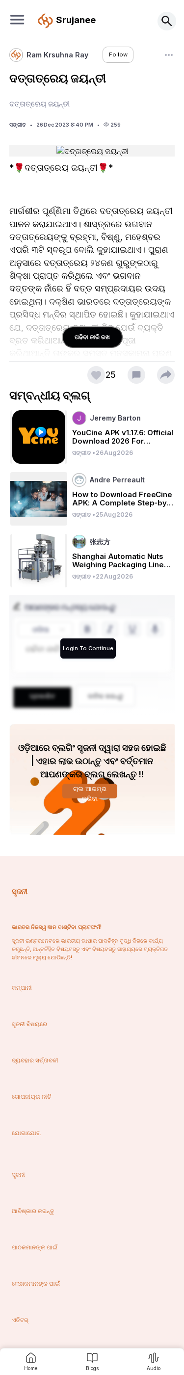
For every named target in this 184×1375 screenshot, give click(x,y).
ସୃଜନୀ (19, 891)
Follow (118, 54)
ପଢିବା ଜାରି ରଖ (92, 337)
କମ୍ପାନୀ (22, 987)
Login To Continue (88, 648)
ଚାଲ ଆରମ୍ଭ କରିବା (89, 791)
